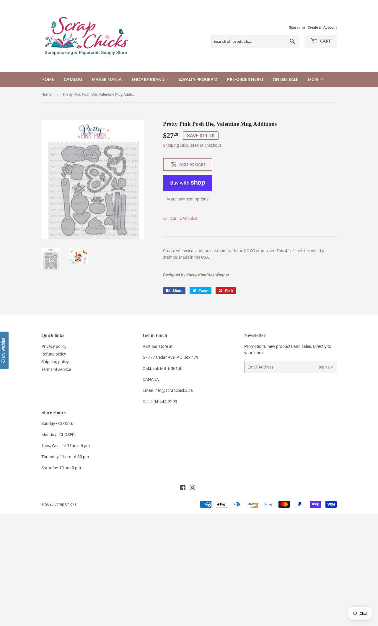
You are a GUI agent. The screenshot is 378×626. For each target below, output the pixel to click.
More (314, 79)
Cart (325, 40)
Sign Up (326, 367)
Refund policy (53, 354)
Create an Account (322, 27)
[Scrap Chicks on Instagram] (192, 488)
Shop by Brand (148, 79)
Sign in (294, 27)
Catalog (73, 79)
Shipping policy (55, 361)
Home (47, 79)
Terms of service (56, 369)
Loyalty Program (198, 79)
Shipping (171, 145)
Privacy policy (53, 346)
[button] (180, 218)
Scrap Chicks (65, 504)
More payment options (187, 199)
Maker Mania (107, 79)
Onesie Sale (285, 79)
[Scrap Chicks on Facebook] (183, 488)
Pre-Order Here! (245, 79)
